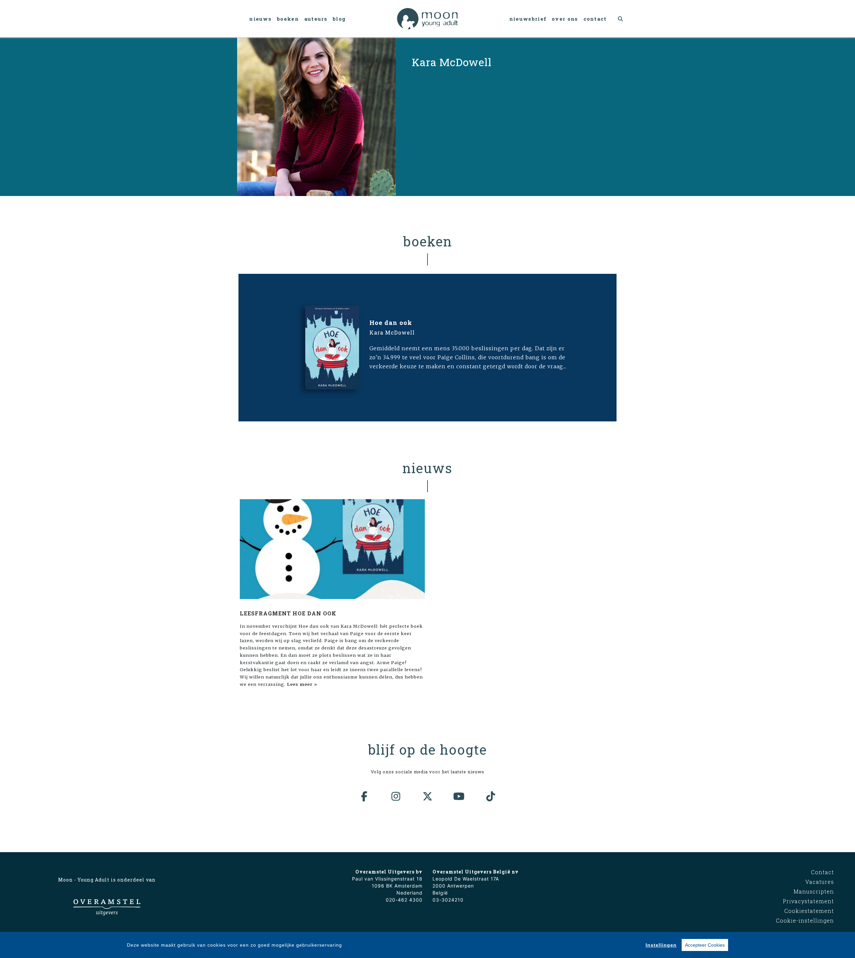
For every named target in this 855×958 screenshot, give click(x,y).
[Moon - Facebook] (364, 796)
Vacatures (819, 881)
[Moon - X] (427, 796)
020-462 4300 (404, 900)
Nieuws (260, 18)
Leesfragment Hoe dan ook (288, 613)
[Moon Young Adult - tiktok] (490, 796)
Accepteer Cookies (705, 945)
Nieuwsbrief (527, 18)
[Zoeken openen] (621, 18)
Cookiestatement (809, 910)
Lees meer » (302, 684)
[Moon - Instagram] (396, 796)
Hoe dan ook (390, 323)
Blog (339, 18)
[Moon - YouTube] (459, 796)
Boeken (288, 18)
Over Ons (565, 18)
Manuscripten (814, 891)
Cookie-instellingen (805, 920)
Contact (595, 18)
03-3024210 (448, 900)
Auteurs (315, 18)
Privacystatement (808, 901)
